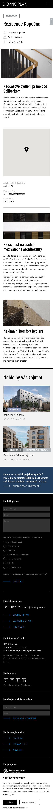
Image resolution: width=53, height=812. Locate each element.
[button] (26, 150)
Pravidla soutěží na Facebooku (17, 685)
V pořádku (10, 802)
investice (11, 550)
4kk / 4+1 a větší (14, 567)
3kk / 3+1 (11, 563)
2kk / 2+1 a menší (14, 559)
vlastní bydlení (13, 546)
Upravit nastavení (29, 802)
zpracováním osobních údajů (35, 574)
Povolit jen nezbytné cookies (15, 808)
